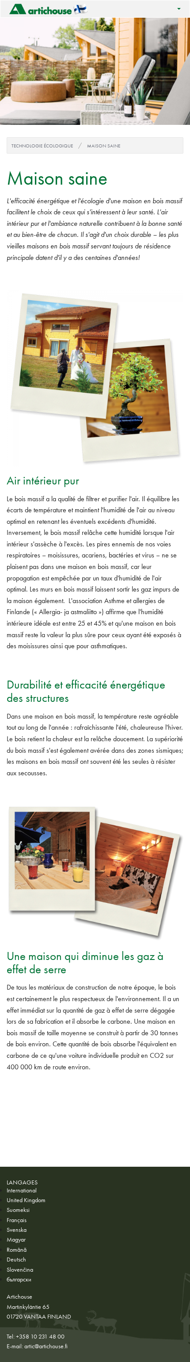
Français (17, 1220)
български (19, 1279)
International (22, 1190)
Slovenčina (20, 1269)
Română (17, 1250)
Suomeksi (18, 1210)
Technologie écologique (42, 146)
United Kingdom (26, 1200)
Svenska (17, 1230)
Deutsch (16, 1259)
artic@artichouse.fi (46, 1346)
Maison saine (103, 146)
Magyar (16, 1239)
